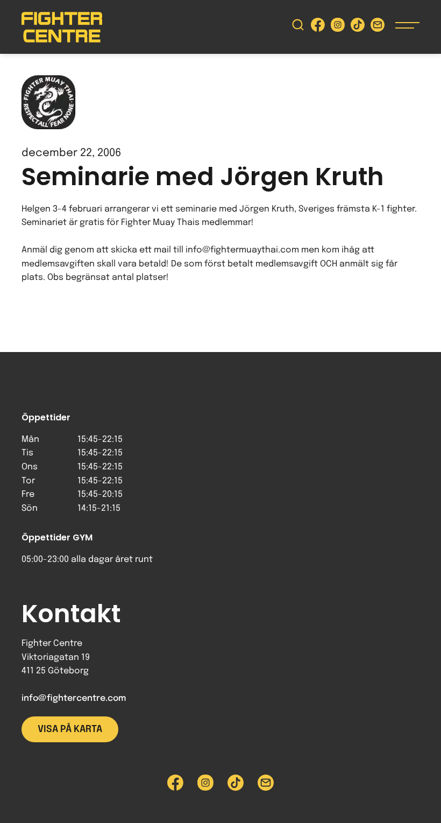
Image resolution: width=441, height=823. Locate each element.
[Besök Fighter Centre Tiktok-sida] (358, 27)
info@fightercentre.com (74, 698)
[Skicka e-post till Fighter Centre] (378, 27)
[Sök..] (298, 27)
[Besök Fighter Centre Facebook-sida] (318, 27)
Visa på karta (70, 729)
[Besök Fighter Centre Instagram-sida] (338, 27)
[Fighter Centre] (62, 27)
